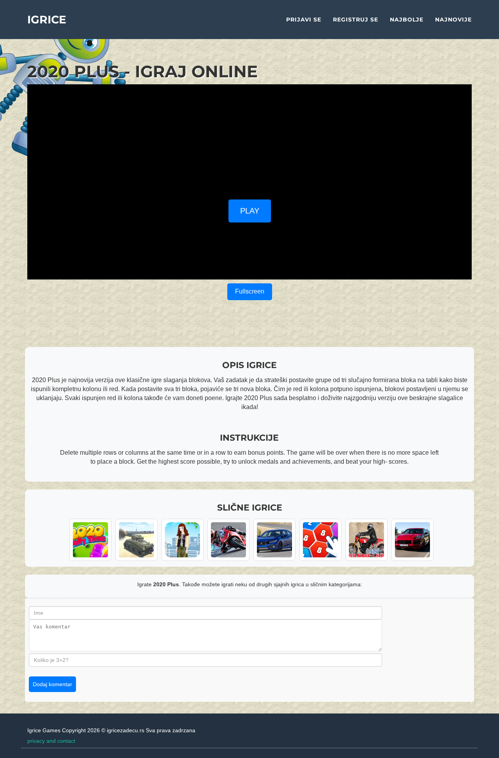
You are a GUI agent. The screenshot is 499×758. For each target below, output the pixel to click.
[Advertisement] (249, 139)
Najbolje (406, 19)
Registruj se (355, 19)
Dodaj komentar (52, 684)
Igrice (46, 19)
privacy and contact (51, 741)
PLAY (249, 210)
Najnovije (453, 19)
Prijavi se (303, 19)
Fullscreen (249, 291)
